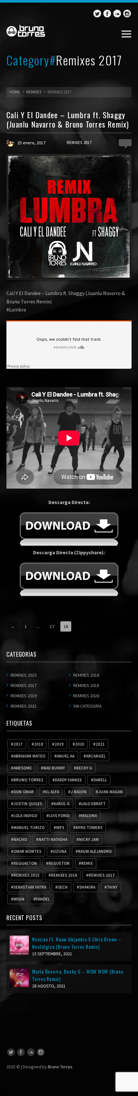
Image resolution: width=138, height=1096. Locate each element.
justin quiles (27, 803)
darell (100, 780)
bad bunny (54, 768)
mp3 (60, 827)
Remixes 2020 (86, 696)
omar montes (27, 851)
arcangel (96, 756)
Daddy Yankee (68, 780)
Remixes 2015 (24, 675)
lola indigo (25, 815)
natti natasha (53, 839)
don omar (23, 792)
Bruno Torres (60, 1067)
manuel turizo (29, 827)
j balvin (79, 792)
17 (52, 626)
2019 (59, 744)
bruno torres (28, 780)
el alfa (52, 792)
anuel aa (65, 756)
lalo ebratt (93, 803)
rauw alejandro (95, 851)
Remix (87, 863)
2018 (38, 744)
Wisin (18, 899)
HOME (15, 92)
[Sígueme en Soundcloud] (117, 13)
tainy (112, 887)
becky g (84, 768)
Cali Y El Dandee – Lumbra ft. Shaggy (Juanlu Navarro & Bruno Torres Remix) (67, 119)
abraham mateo (29, 756)
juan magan (110, 792)
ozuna (59, 851)
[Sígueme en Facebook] (107, 13)
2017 (17, 744)
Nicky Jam (89, 839)
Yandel (43, 899)
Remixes (33, 92)
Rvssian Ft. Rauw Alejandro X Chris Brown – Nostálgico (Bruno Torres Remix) (76, 943)
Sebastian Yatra (29, 887)
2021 (100, 744)
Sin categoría (87, 706)
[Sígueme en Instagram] (127, 13)
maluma (89, 815)
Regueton (59, 863)
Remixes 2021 (24, 706)
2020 (79, 744)
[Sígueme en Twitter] (97, 13)
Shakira (87, 887)
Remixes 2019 (24, 696)
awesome (22, 768)
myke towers (89, 827)
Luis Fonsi (59, 815)
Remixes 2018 (86, 685)
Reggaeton (25, 863)
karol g (62, 803)
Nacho (20, 839)
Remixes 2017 (79, 142)
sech (63, 887)
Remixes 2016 (86, 675)
